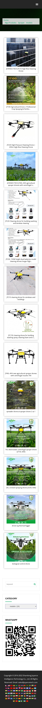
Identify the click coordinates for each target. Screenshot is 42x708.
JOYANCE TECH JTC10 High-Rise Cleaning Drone (21, 70)
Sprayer (21, 23)
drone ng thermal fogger (21, 526)
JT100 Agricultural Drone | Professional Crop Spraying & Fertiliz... (21, 108)
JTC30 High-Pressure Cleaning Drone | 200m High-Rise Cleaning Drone (21, 146)
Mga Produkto (10, 23)
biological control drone (21, 564)
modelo (29, 23)
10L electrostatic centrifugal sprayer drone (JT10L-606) (21, 450)
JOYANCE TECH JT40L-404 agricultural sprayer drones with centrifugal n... (21, 184)
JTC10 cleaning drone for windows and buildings (21, 298)
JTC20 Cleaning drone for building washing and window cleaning (21, 222)
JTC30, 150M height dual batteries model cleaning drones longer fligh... (21, 260)
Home (6, 20)
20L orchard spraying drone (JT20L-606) (21, 488)
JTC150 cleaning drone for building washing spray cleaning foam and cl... (21, 336)
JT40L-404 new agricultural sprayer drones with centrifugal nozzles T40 (21, 374)
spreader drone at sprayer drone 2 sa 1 (20, 411)
